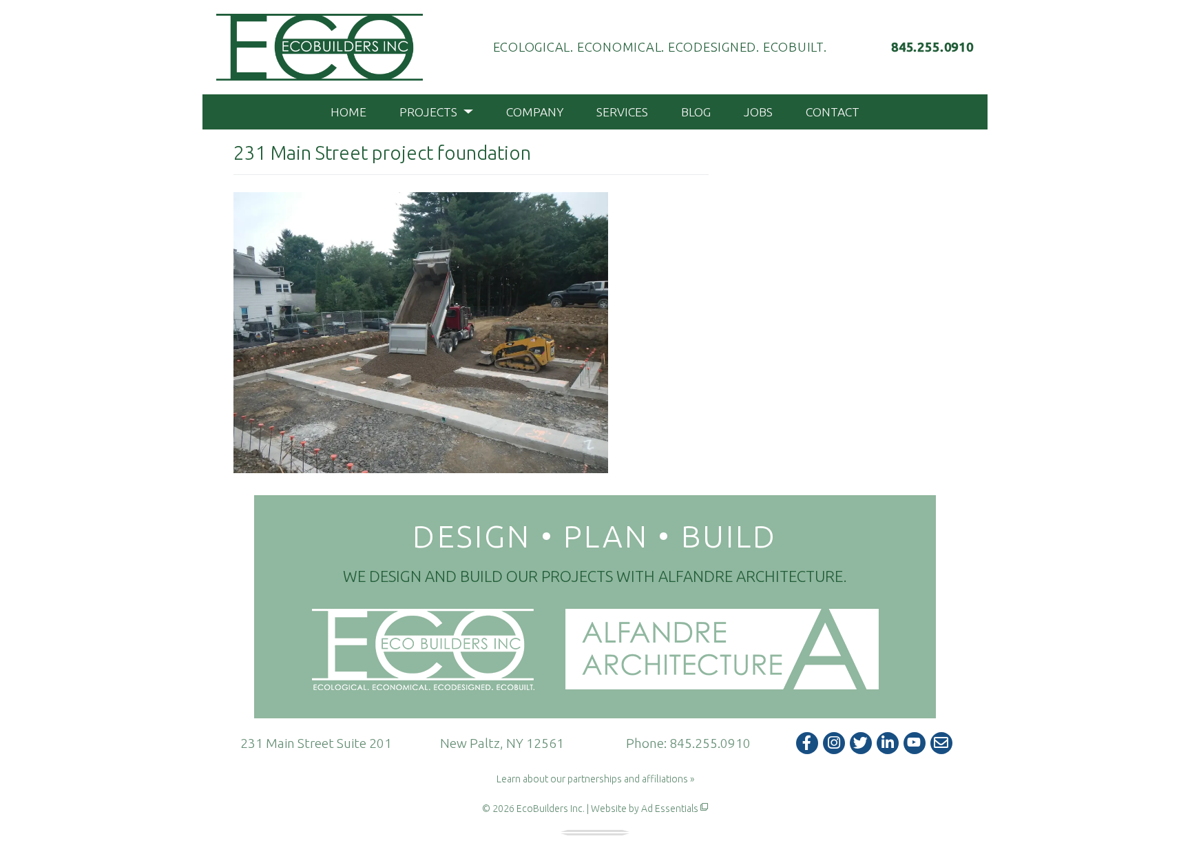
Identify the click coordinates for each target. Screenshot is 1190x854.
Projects (429, 111)
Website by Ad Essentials (644, 808)
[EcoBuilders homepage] (319, 47)
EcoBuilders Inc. (550, 808)
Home (348, 111)
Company (534, 111)
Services (622, 111)
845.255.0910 (710, 743)
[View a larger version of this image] (420, 331)
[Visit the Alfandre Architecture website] (722, 649)
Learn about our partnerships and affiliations (592, 778)
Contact (832, 111)
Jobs (758, 111)
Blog (696, 111)
